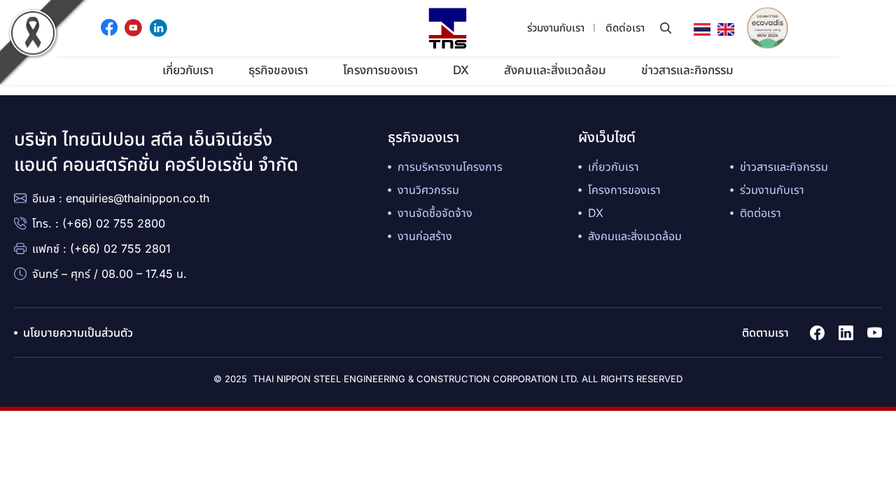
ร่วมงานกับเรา (555, 27)
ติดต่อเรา (625, 27)
